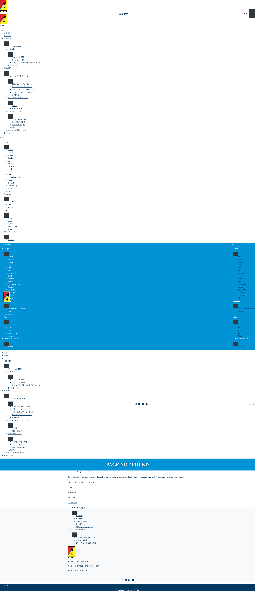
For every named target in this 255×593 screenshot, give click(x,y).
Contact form (72, 503)
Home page (72, 492)
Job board (71, 498)
